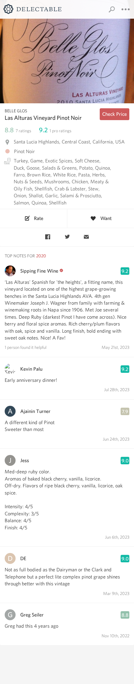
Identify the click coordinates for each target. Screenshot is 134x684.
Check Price (114, 114)
